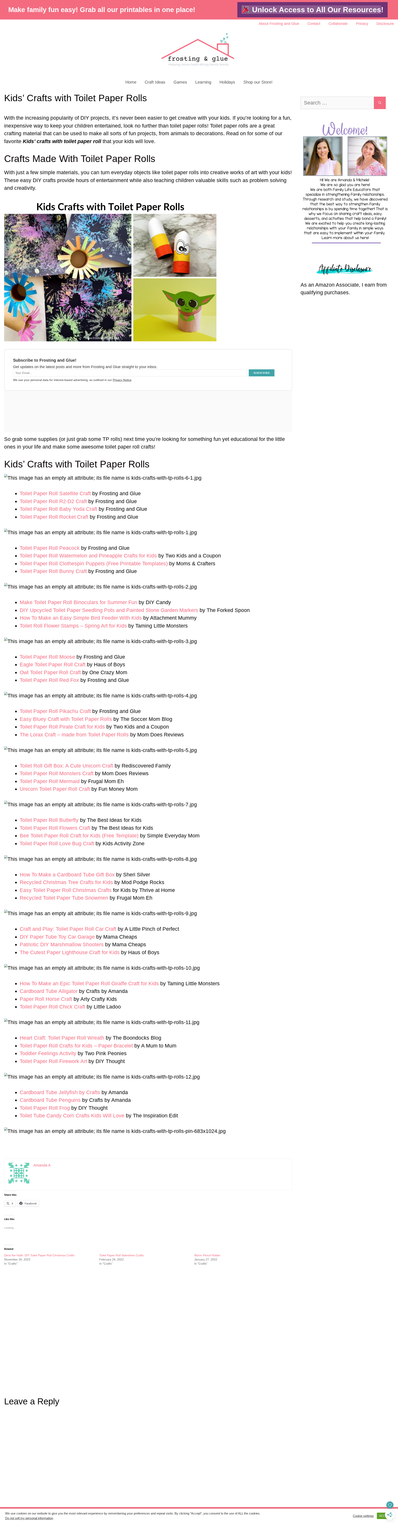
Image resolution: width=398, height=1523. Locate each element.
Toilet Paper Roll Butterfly (49, 820)
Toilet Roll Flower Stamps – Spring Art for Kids (73, 626)
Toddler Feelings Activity (48, 1053)
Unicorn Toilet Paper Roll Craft (55, 789)
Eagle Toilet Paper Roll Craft (52, 664)
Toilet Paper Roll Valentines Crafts (121, 1255)
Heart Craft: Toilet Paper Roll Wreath (62, 1038)
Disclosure (385, 24)
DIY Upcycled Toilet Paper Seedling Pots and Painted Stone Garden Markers (109, 610)
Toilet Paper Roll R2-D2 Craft (53, 501)
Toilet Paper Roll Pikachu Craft (55, 711)
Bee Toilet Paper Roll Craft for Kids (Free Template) (79, 835)
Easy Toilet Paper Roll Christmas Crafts (66, 890)
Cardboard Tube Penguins (50, 1100)
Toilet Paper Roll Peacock (50, 548)
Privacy (362, 24)
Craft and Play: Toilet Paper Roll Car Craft (68, 929)
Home (130, 82)
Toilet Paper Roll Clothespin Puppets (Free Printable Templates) (94, 563)
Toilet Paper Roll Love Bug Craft (57, 843)
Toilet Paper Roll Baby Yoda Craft (58, 509)
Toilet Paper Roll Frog (45, 1108)
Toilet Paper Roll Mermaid (50, 781)
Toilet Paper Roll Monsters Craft (56, 773)
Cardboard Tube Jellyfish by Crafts (60, 1092)
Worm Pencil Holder (207, 1255)
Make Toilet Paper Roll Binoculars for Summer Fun (78, 602)
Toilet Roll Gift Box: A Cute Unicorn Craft (66, 766)
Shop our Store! (258, 82)
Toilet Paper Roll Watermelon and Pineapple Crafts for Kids (88, 555)
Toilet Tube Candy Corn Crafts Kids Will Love (72, 1115)
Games (180, 82)
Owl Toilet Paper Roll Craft (50, 672)
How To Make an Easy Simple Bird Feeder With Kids (81, 618)
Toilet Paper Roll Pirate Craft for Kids (62, 727)
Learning (203, 82)
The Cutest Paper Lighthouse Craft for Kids (70, 952)
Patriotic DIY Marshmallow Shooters (62, 944)
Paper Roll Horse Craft (46, 999)
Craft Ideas (155, 82)
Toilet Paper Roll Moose (47, 657)
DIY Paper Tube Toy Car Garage (57, 937)
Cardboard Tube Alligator (49, 991)
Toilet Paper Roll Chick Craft (52, 1007)
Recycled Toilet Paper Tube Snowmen (64, 898)
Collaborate (338, 24)
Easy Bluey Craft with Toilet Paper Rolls (66, 719)
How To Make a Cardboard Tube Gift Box (67, 874)
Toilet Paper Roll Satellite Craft (55, 493)
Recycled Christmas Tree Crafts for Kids (66, 882)
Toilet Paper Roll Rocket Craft (54, 517)
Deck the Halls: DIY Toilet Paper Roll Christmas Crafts (39, 1255)
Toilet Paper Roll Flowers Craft (55, 828)
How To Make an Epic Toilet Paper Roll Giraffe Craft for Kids (89, 983)
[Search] (380, 103)
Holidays (227, 82)
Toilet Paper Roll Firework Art (53, 1061)
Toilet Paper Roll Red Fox (49, 680)
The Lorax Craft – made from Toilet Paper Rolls (74, 734)
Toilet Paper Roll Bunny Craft (53, 571)
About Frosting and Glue (279, 24)
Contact (313, 24)
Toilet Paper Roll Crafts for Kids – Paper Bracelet (76, 1046)
